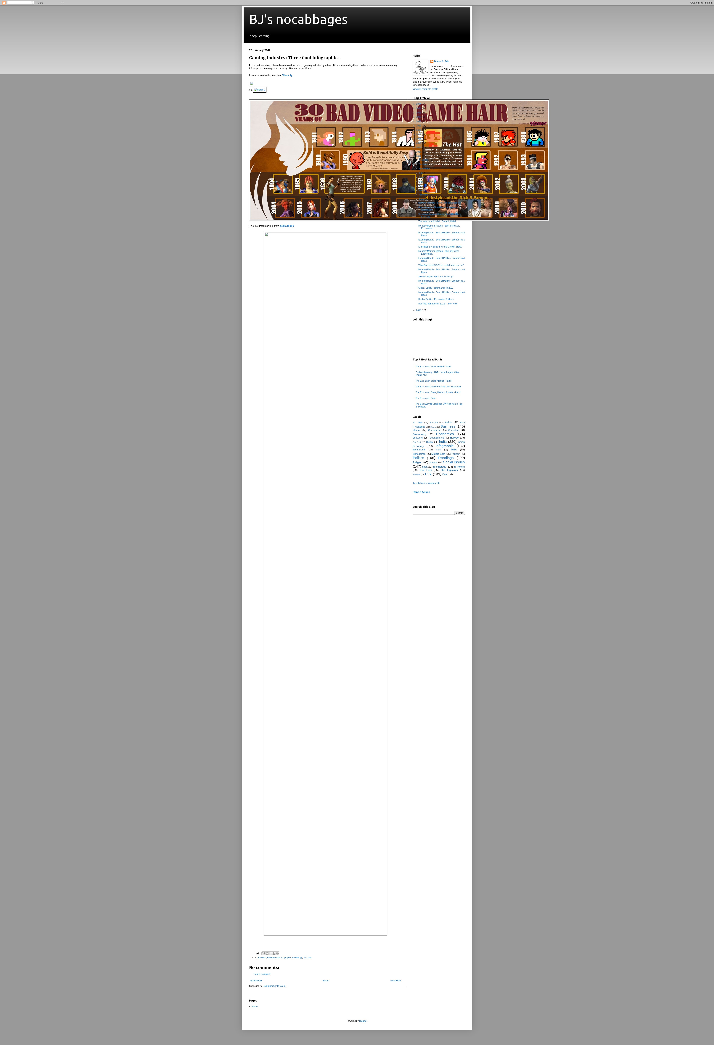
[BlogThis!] (267, 953)
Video (445, 474)
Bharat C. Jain (441, 61)
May (421, 181)
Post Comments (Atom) (274, 986)
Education (418, 437)
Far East (417, 442)
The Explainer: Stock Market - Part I (433, 366)
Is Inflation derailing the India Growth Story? (440, 246)
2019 (419, 125)
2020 (419, 121)
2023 (419, 112)
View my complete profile (425, 89)
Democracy (419, 434)
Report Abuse (421, 491)
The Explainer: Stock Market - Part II (433, 381)
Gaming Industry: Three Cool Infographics (439, 203)
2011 (419, 310)
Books (433, 427)
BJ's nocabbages (298, 19)
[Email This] (263, 953)
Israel (438, 450)
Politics (418, 458)
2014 (419, 147)
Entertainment (273, 957)
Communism (434, 430)
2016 (419, 138)
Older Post (395, 980)
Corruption (453, 430)
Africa (448, 422)
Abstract (434, 422)
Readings (446, 458)
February (423, 194)
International (419, 449)
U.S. (428, 474)
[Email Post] (257, 953)
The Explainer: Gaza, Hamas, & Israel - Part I (438, 392)
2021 (419, 117)
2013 (419, 152)
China (416, 429)
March (422, 190)
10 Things (418, 422)
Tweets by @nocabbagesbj (426, 483)
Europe (454, 437)
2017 (419, 134)
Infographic (286, 957)
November (424, 160)
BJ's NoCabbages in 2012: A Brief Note (438, 303)
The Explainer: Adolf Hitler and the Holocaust (438, 386)
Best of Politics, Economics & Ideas (436, 299)
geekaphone (287, 225)
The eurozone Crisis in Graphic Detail (437, 221)
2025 (419, 104)
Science (433, 462)
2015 (419, 143)
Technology (297, 957)
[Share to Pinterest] (277, 953)
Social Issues (454, 462)
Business (262, 957)
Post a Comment (262, 974)
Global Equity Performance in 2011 (436, 288)
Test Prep (307, 957)
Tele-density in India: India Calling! (435, 276)
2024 (419, 108)
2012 (419, 156)
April (421, 186)
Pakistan (455, 454)
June (421, 177)
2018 (419, 130)
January (423, 199)
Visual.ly (287, 75)
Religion (417, 462)
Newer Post (256, 980)
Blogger (363, 1021)
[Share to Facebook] (274, 953)
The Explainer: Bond (426, 398)
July (421, 173)
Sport (424, 466)
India (443, 442)
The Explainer (449, 469)
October (423, 164)
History (429, 442)
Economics (445, 434)
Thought (416, 474)
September (424, 168)
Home (326, 980)
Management (419, 454)
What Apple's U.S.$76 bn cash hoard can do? (441, 265)
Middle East (438, 453)
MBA (454, 449)
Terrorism (459, 466)
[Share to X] (270, 953)
